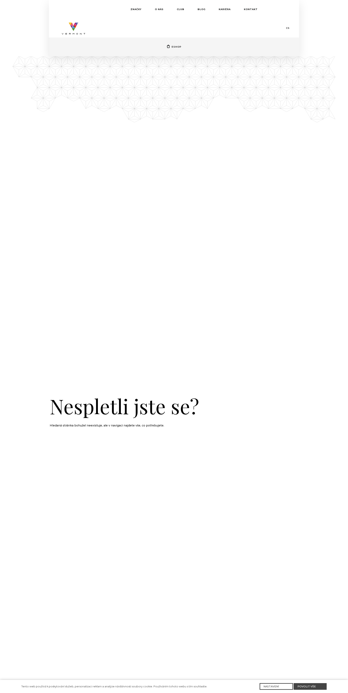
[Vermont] (73, 28)
